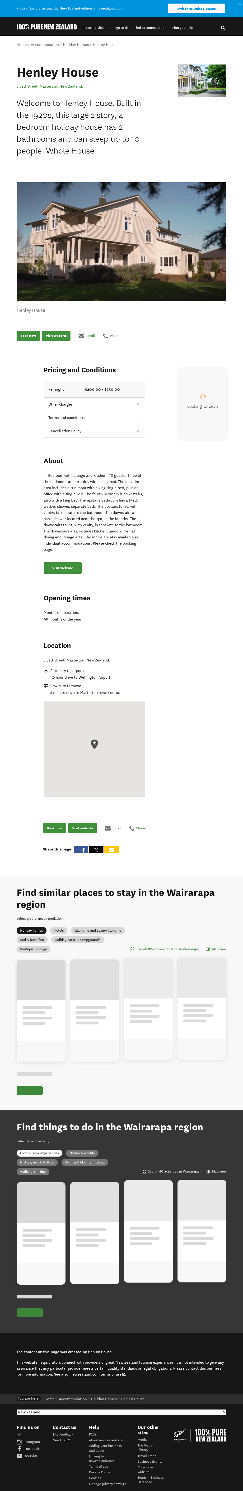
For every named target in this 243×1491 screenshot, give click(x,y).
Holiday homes (31, 931)
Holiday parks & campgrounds (77, 940)
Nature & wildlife (82, 1153)
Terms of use (98, 1467)
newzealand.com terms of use (97, 1374)
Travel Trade (147, 1456)
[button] (93, 27)
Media (142, 1440)
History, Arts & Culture (37, 1162)
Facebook (31, 1449)
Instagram (31, 1442)
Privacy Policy (99, 1472)
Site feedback (63, 1434)
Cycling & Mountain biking (85, 1162)
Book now (28, 335)
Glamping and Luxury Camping (98, 931)
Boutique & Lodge (33, 949)
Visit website (56, 335)
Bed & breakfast (32, 940)
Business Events (150, 1462)
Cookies (95, 1478)
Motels (59, 931)
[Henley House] (202, 81)
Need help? (61, 1440)
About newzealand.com (107, 1440)
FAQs (93, 1434)
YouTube (30, 1456)
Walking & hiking (33, 1172)
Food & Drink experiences (39, 1153)
